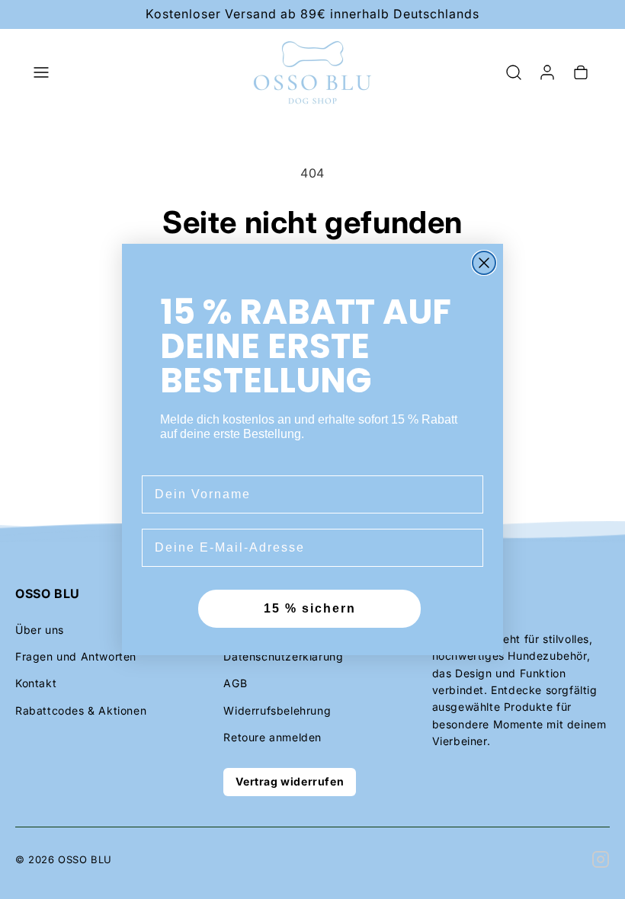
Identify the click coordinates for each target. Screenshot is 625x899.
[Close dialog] (484, 262)
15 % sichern (310, 608)
